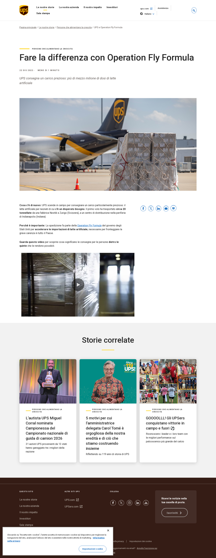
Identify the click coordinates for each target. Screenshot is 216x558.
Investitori (112, 7)
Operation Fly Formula (89, 225)
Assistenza (164, 9)
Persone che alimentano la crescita (74, 27)
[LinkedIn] (138, 504)
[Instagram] (129, 504)
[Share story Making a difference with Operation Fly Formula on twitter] (151, 208)
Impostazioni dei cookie (141, 541)
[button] (194, 10)
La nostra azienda (69, 7)
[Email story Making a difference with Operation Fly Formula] (166, 208)
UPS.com (72, 499)
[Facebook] (113, 504)
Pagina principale (28, 27)
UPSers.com (73, 506)
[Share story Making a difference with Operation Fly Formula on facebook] (143, 208)
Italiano (148, 14)
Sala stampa (43, 13)
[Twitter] (121, 504)
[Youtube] (146, 504)
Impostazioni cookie (92, 549)
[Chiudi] (108, 530)
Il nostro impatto (93, 7)
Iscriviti (173, 512)
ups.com (147, 8)
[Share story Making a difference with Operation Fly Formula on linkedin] (158, 208)
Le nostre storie (45, 7)
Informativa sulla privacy (113, 541)
